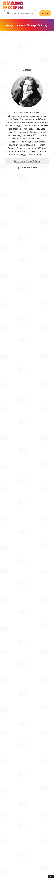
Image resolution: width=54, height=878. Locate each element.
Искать (45, 13)
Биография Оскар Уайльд (27, 161)
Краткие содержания (27, 167)
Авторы (27, 70)
